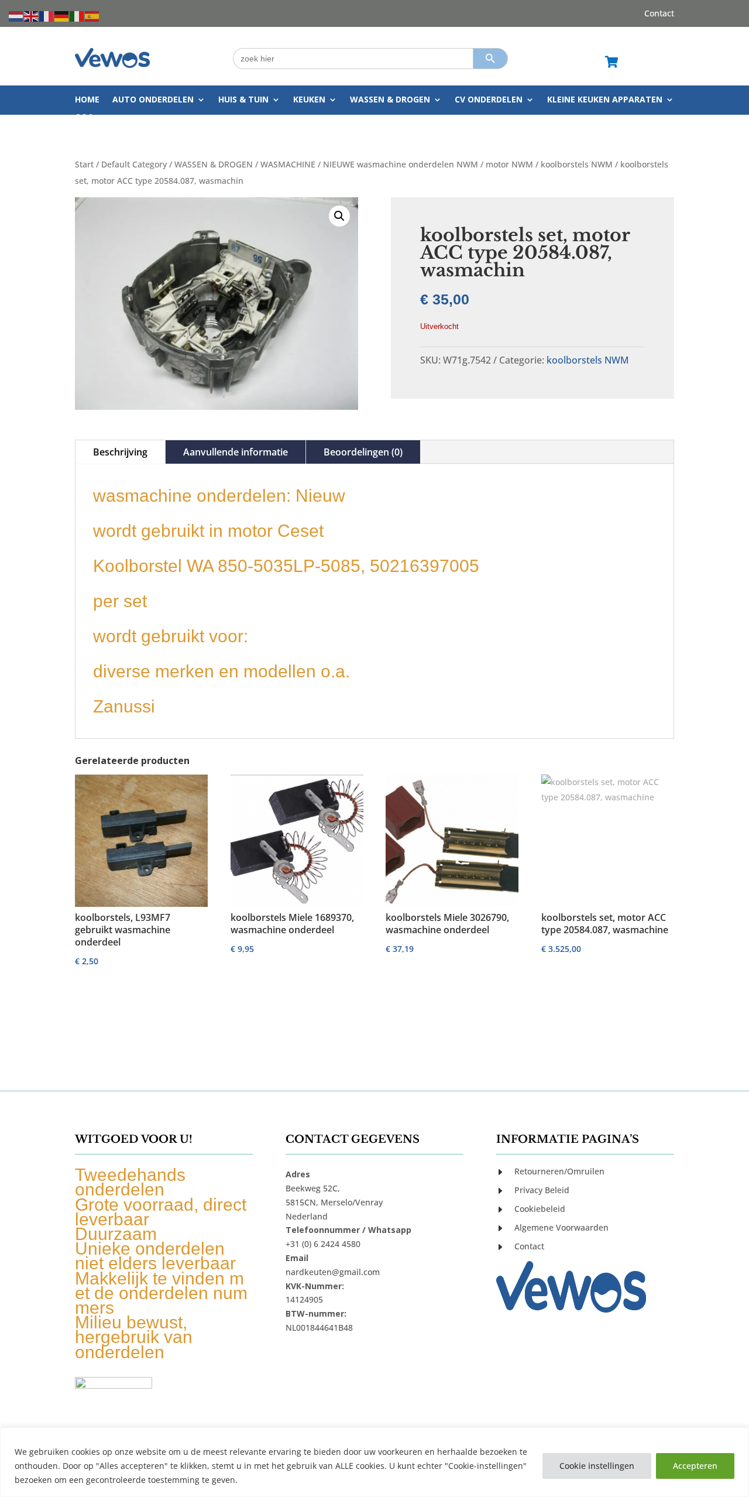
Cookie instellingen (596, 1465)
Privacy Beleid (541, 1189)
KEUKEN (309, 100)
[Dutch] (16, 15)
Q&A (84, 117)
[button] (339, 216)
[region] (374, 1462)
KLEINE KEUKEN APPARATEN (604, 100)
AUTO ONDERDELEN (153, 100)
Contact (659, 14)
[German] (62, 15)
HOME (87, 100)
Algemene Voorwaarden (561, 1227)
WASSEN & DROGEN (390, 100)
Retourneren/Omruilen (559, 1171)
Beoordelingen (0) (363, 452)
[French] (46, 15)
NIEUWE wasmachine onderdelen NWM (400, 164)
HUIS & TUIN (243, 100)
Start (84, 164)
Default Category (134, 164)
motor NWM (509, 164)
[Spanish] (92, 15)
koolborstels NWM (577, 164)
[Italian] (77, 15)
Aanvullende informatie (235, 452)
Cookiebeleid (539, 1208)
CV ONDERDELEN (489, 100)
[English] (31, 15)
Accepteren (695, 1465)
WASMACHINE (287, 164)
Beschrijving (120, 452)
